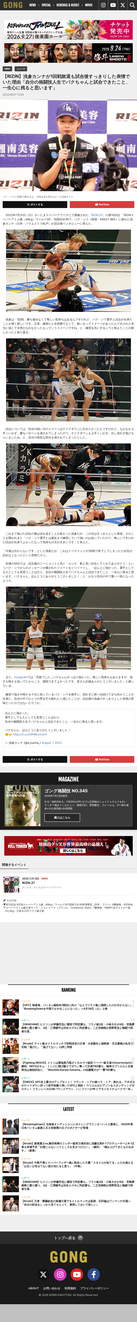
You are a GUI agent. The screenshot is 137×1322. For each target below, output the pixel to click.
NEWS (32, 5)
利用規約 (70, 1288)
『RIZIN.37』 (97, 215)
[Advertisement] (68, 953)
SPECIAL (46, 5)
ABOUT (33, 1288)
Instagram (20, 677)
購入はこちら (62, 817)
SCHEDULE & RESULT (68, 5)
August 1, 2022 (52, 742)
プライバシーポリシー (94, 1288)
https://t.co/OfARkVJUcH (30, 734)
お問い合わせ (51, 1288)
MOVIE (88, 5)
